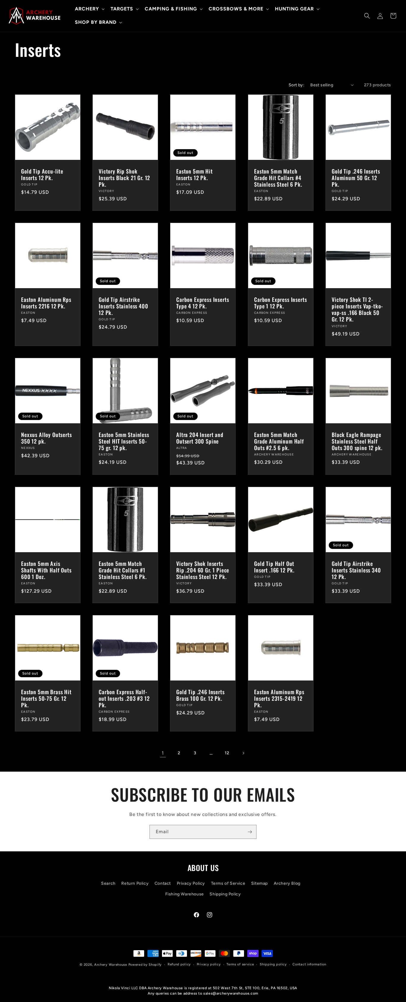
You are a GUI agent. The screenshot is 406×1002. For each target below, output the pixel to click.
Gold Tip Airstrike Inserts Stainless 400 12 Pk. (123, 306)
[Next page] (243, 753)
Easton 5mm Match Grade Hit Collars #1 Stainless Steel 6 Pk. (123, 570)
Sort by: (296, 85)
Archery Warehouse (110, 965)
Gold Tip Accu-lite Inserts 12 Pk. (42, 174)
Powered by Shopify (145, 965)
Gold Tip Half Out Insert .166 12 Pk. (274, 566)
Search (108, 883)
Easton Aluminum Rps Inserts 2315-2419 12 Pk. (279, 698)
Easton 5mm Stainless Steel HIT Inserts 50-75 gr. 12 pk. (124, 441)
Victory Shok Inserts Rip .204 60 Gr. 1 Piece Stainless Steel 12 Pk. (202, 570)
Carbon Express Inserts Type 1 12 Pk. (280, 302)
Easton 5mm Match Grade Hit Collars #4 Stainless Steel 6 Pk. (278, 178)
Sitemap (259, 883)
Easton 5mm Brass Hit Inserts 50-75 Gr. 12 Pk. (46, 698)
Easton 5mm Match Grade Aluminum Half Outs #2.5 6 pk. (279, 441)
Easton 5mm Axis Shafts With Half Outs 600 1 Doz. (46, 570)
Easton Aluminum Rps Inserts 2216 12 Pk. (46, 302)
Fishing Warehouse (184, 894)
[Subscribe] (249, 832)
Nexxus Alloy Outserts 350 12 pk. (46, 437)
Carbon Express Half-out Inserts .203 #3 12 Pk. (124, 698)
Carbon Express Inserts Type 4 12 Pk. (202, 302)
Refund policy (179, 964)
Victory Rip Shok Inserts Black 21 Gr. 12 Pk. (124, 178)
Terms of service (240, 964)
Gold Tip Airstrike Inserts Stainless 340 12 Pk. (356, 570)
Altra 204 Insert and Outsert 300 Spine (200, 437)
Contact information (309, 964)
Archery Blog (287, 883)
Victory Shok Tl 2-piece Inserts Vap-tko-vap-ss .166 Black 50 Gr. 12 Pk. (357, 309)
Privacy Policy (191, 883)
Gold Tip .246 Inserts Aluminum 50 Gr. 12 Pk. (356, 178)
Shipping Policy (225, 894)
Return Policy (135, 883)
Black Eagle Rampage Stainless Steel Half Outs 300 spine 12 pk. (357, 441)
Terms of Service (228, 883)
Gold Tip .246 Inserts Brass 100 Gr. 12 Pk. (200, 695)
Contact (163, 883)
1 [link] (163, 753)
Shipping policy (273, 964)
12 (227, 753)
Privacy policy (209, 964)
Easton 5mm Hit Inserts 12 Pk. (194, 174)
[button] (89, 9)
